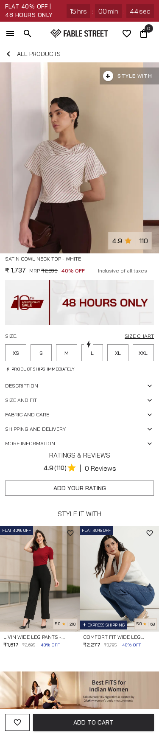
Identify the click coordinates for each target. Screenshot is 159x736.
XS (16, 353)
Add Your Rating (79, 488)
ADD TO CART (93, 722)
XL (118, 353)
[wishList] (126, 33)
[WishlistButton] (150, 269)
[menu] (10, 33)
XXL (143, 353)
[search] (27, 33)
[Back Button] (8, 53)
